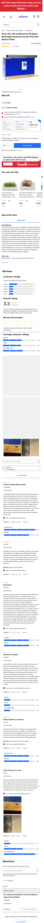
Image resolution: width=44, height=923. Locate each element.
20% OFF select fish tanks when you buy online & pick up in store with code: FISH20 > (21, 5)
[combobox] (21, 24)
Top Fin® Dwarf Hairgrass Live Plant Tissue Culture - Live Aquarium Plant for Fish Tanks (9, 195)
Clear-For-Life (6, 43)
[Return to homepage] (23, 16)
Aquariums (28, 30)
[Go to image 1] (19, 89)
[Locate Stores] (34, 16)
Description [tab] (21, 220)
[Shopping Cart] (38, 16)
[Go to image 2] (21, 89)
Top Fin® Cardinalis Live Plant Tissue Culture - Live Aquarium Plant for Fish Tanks (27, 195)
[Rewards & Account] (10, 17)
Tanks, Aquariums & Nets (14, 30)
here (11, 258)
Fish (3, 30)
